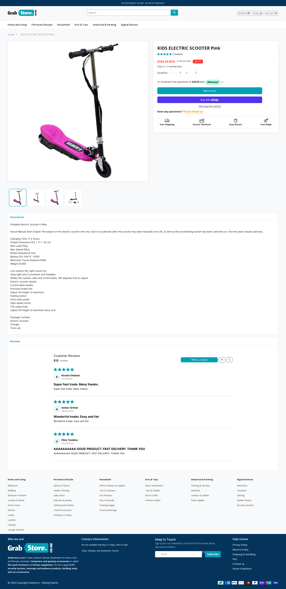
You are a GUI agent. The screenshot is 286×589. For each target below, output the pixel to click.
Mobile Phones (244, 500)
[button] (164, 54)
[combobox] (129, 13)
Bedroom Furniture (17, 495)
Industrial (195, 490)
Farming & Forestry (200, 485)
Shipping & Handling (244, 554)
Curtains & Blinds (16, 500)
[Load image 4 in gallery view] (73, 197)
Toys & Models (152, 490)
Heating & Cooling (62, 515)
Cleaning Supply (107, 505)
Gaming (240, 495)
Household (63, 24)
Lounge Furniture (16, 529)
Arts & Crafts (151, 495)
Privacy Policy (240, 544)
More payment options (210, 106)
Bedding (12, 490)
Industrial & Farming (104, 24)
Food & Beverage (108, 510)
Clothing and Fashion (64, 505)
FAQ (235, 559)
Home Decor (14, 505)
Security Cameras (245, 505)
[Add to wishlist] (196, 73)
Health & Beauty (62, 490)
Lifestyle (12, 524)
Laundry (11, 519)
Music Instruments (154, 485)
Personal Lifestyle (42, 24)
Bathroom (13, 485)
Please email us (192, 111)
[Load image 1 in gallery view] (17, 197)
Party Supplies (198, 500)
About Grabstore (242, 568)
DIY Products (106, 495)
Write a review (199, 359)
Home (11, 34)
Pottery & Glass (152, 500)
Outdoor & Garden (200, 495)
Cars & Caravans (108, 490)
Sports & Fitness (62, 485)
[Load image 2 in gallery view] (36, 197)
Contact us (238, 563)
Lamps (11, 515)
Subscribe (213, 554)
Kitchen (11, 510)
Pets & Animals (107, 500)
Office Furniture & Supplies (112, 485)
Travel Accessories (63, 510)
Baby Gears (59, 495)
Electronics (242, 485)
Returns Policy (240, 549)
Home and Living (17, 24)
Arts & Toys (81, 24)
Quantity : (163, 72)
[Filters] (222, 359)
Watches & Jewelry (63, 500)
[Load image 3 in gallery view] (55, 197)
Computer (242, 490)
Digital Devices (129, 24)
